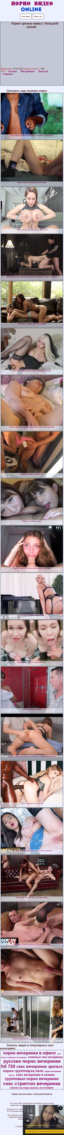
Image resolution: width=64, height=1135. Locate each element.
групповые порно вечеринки (32, 1079)
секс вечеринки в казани (35, 1074)
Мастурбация (28, 71)
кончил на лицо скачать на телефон (31, 1087)
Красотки (43, 71)
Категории (26, 16)
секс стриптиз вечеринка (31, 1083)
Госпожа (12, 71)
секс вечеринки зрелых (40, 1066)
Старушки (7, 74)
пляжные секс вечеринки (45, 1057)
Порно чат (38, 16)
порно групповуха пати (23, 1071)
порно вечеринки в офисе (29, 1053)
